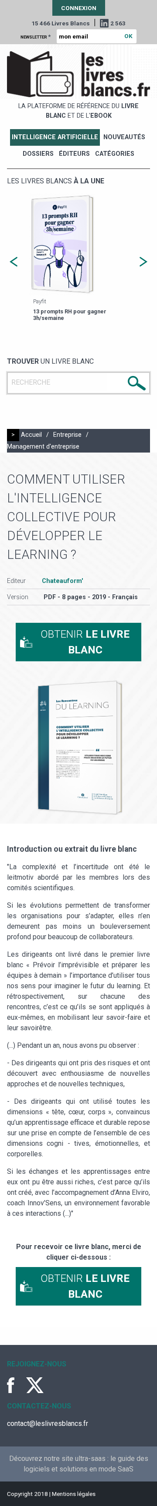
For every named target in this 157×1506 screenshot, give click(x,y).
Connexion (78, 7)
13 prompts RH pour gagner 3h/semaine (69, 314)
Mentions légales (74, 1493)
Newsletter (35, 36)
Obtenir (85, 642)
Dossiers (38, 154)
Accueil (31, 435)
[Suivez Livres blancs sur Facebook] (15, 1385)
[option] (78, 258)
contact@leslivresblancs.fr (47, 1423)
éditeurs (74, 154)
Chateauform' (62, 581)
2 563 (118, 23)
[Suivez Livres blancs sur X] (35, 1385)
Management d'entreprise (43, 446)
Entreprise (67, 435)
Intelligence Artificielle (55, 137)
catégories (114, 154)
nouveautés (124, 137)
